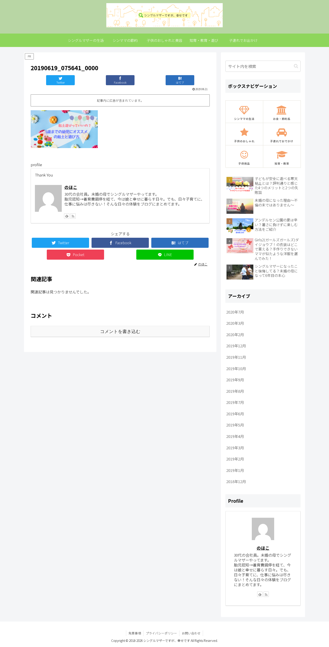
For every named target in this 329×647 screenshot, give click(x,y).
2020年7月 (235, 312)
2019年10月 (236, 368)
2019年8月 (235, 391)
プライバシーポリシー (161, 633)
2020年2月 (235, 334)
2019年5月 (235, 425)
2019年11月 (236, 357)
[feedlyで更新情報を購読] (66, 216)
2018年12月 (236, 481)
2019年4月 (235, 436)
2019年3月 (235, 447)
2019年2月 (235, 459)
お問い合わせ (191, 633)
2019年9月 (235, 379)
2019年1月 (235, 470)
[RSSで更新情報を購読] (73, 216)
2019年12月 (236, 345)
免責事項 (134, 633)
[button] (296, 66)
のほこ (70, 187)
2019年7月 (235, 402)
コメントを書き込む (120, 331)
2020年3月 (235, 323)
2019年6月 (235, 413)
